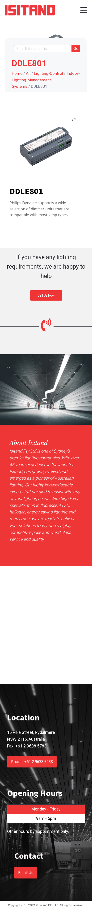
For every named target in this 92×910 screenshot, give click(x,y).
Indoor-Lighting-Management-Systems (46, 79)
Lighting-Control (48, 73)
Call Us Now (46, 295)
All (28, 73)
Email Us (25, 872)
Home (17, 73)
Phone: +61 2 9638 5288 (32, 761)
